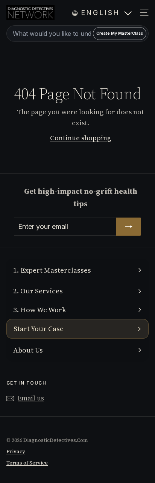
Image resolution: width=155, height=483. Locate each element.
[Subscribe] (128, 227)
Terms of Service (27, 462)
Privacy (15, 451)
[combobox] (77, 33)
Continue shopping (80, 138)
